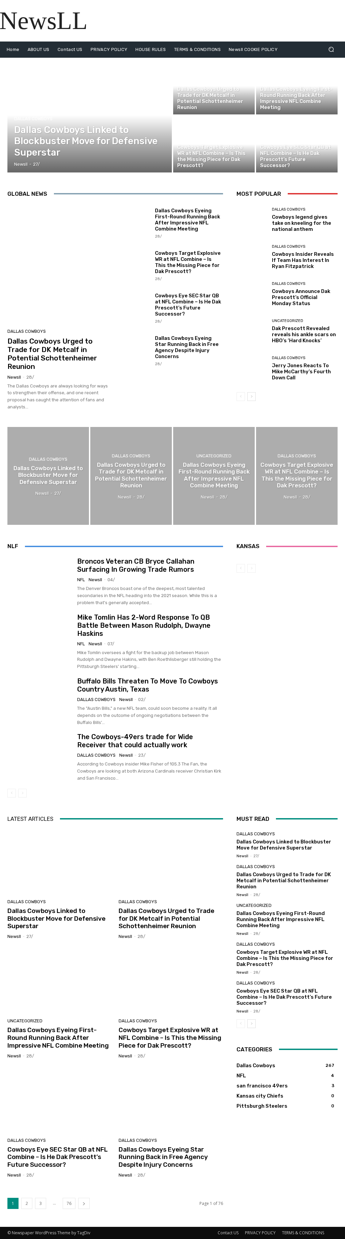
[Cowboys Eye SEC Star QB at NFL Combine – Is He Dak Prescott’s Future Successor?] (297, 144)
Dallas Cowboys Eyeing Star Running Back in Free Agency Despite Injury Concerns (187, 347)
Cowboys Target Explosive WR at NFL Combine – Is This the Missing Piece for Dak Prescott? (188, 262)
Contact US (228, 1233)
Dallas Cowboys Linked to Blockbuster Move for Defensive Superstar (56, 918)
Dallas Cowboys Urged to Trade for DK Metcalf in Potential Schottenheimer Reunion (52, 354)
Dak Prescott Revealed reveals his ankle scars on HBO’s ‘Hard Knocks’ (304, 334)
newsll (14, 377)
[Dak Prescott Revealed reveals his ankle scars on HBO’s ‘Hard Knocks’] (252, 331)
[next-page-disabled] (22, 793)
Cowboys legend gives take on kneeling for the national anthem (301, 223)
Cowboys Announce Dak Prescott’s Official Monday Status (301, 297)
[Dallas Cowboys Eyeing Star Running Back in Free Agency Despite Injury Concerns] (134, 350)
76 (69, 1203)
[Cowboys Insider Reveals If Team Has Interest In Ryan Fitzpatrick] (252, 257)
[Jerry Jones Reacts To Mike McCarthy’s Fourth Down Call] (252, 368)
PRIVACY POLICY (260, 1233)
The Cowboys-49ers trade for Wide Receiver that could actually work (135, 741)
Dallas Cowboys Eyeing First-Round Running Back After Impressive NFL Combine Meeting (187, 220)
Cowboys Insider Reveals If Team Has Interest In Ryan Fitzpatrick (303, 260)
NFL (81, 579)
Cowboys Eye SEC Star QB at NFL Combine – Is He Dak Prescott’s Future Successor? (188, 305)
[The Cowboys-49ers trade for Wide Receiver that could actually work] (39, 755)
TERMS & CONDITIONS (303, 1233)
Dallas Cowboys (33, 118)
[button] (331, 49)
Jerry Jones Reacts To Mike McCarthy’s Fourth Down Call (301, 371)
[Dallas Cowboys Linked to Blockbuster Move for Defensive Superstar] (89, 115)
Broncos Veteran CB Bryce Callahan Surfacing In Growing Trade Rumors (135, 565)
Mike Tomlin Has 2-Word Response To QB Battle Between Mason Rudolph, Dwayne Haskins (144, 625)
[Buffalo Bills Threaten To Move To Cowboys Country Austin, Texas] (39, 699)
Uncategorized (287, 321)
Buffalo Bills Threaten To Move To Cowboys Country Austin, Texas (147, 685)
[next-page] (251, 396)
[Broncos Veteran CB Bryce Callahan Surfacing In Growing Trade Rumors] (39, 579)
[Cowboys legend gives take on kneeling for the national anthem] (252, 220)
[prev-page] (241, 396)
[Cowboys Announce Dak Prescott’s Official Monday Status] (252, 294)
